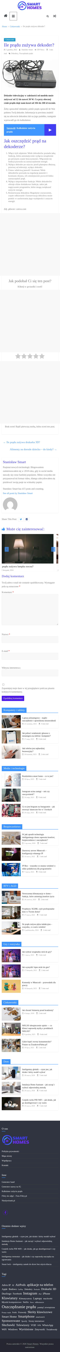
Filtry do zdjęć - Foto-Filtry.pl (14, 1196)
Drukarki (37, 1289)
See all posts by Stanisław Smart (18, 493)
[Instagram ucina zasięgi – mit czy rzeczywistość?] (11, 790)
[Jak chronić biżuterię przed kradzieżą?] (11, 1009)
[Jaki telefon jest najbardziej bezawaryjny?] (11, 747)
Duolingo (7, 1293)
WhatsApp (47, 1325)
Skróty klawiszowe (40, 1312)
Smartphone (26, 1316)
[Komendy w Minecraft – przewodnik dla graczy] (11, 981)
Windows (13, 1329)
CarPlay (20, 1289)
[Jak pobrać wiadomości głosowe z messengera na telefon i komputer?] (11, 732)
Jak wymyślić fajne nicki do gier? (36, 967)
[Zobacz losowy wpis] (54, 16)
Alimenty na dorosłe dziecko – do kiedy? (33, 449)
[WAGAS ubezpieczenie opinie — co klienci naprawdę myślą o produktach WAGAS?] (11, 1024)
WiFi (4, 1329)
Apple (4, 1289)
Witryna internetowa (11, 668)
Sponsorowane (11, 1320)
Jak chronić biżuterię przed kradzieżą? (37, 1010)
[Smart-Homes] (6, 16)
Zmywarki (40, 1329)
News (32, 1302)
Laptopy (37, 1298)
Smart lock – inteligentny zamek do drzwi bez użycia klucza (26, 1264)
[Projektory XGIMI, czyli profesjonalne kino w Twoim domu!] (11, 907)
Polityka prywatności (10, 1151)
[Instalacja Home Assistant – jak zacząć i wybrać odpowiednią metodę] (11, 1083)
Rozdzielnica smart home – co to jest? (37, 776)
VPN (39, 1325)
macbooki (47, 1298)
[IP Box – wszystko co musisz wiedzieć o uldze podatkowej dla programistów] (11, 864)
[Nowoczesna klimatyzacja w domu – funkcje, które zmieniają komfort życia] (11, 892)
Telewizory (22, 1325)
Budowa (13, 1289)
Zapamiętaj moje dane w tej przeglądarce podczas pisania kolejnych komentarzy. (28, 690)
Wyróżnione (26, 1329)
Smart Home (9, 1316)
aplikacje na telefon (40, 1285)
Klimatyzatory (25, 1298)
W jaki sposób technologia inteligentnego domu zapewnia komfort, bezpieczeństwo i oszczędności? (38, 837)
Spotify (24, 1321)
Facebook (17, 1293)
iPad (40, 1294)
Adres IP (6, 1285)
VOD (33, 1325)
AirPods (20, 1284)
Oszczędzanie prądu (26, 53)
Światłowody (51, 1329)
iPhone (46, 1293)
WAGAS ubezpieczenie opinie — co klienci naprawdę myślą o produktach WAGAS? (37, 1028)
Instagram (30, 1293)
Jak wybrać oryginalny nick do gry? (37, 952)
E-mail (6, 651)
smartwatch (40, 1317)
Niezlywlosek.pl (8, 1201)
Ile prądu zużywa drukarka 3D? (21, 442)
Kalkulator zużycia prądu (12, 1191)
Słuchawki (8, 1325)
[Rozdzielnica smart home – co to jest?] (11, 775)
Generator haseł (8, 1182)
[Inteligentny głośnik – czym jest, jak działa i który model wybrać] (11, 1068)
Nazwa (6, 634)
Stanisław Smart (27, 50)
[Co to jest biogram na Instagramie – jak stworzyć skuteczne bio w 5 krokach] (11, 805)
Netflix (26, 1302)
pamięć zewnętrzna (46, 1307)
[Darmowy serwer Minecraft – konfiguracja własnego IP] (11, 849)
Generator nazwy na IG (11, 1187)
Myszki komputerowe (12, 1302)
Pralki (14, 1312)
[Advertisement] (30, 244)
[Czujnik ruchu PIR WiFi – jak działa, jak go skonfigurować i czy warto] (11, 1099)
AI (13, 1285)
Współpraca (6, 1161)
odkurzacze (39, 1302)
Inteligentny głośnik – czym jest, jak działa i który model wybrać (28, 1236)
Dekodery (14, 53)
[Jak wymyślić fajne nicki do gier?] (11, 966)
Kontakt (5, 1165)
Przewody (22, 1312)
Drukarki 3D (48, 1289)
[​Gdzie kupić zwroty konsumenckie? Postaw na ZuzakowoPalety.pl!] (11, 1040)
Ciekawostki (9, 40)
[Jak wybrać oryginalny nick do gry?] (11, 950)
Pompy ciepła (6, 1312)
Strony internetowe (36, 1321)
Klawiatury (10, 1298)
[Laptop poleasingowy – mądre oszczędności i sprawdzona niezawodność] (11, 717)
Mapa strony (7, 1156)
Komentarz (8, 592)
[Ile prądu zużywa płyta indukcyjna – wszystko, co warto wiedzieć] (11, 923)
